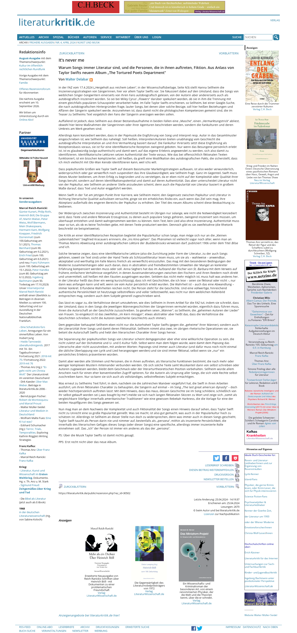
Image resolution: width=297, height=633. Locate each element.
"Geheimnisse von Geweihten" (261, 313)
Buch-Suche (27, 631)
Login (156, 37)
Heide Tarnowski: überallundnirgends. (31, 343)
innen (269, 533)
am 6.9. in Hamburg (265, 346)
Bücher (73, 37)
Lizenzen (209, 514)
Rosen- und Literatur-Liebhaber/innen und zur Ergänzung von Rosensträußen (258, 464)
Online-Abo (26, 119)
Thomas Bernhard (30, 246)
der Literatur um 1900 (257, 516)
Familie (23, 82)
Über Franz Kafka (261, 363)
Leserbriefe (66, 627)
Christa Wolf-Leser (255, 533)
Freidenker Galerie (261, 292)
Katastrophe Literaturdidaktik (261, 325)
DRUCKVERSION (224, 474)
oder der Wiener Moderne (259, 522)
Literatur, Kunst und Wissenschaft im (33, 474)
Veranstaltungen (54, 631)
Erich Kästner (252, 552)
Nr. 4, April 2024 (66, 42)
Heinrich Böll (26, 215)
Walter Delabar (76, 79)
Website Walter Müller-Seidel (260, 615)
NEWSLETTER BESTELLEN (219, 479)
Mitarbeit (123, 37)
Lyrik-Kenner (252, 474)
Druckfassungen (107, 627)
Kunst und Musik (89, 42)
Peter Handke (40, 270)
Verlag (275, 20)
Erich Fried (25, 255)
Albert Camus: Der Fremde (261, 300)
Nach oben (270, 627)
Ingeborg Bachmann (31, 279)
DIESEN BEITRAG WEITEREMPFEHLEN (211, 470)
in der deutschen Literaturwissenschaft (32, 514)
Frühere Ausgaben (42, 42)
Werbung (101, 631)
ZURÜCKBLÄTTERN (71, 53)
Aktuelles (27, 37)
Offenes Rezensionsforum (34, 89)
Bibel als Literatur (35, 498)
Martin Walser (31, 219)
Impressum (233, 627)
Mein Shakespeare (30, 226)
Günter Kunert (28, 211)
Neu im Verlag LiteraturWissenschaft (262, 181)
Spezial (58, 37)
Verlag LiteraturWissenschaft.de (102, 594)
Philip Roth (44, 211)
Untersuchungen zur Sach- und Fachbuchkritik (260, 565)
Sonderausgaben (30, 202)
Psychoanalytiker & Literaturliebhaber (255, 503)
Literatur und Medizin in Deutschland (33, 412)
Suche (237, 37)
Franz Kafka (26, 460)
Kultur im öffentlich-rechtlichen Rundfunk (32, 67)
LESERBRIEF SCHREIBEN (219, 465)
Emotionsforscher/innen (258, 527)
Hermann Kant (28, 230)
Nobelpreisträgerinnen (262, 371)
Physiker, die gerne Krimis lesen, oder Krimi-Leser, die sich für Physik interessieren (260, 487)
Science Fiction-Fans (256, 496)
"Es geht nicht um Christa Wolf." (32, 370)
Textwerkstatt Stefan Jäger (262, 379)
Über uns (141, 37)
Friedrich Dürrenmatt (30, 235)
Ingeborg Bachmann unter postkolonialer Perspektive (259, 579)
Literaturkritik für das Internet (261, 558)
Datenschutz (252, 627)
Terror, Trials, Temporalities (30, 430)
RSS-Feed (25, 627)
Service (106, 37)
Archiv (44, 37)
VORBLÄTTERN (229, 53)
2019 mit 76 (26, 363)
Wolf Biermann (36, 222)
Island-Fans (251, 479)
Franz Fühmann (40, 262)
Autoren (90, 37)
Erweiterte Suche (137, 627)
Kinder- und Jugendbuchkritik (261, 572)
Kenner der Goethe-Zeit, (258, 510)
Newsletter (80, 631)
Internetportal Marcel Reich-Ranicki (31, 289)
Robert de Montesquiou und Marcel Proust (33, 401)
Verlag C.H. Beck (262, 109)
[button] (216, 458)
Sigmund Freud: (35, 488)
